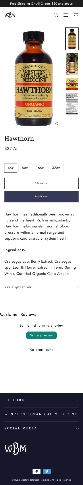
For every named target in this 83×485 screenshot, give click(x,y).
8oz (25, 167)
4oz (11, 167)
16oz (40, 167)
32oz (56, 167)
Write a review (41, 335)
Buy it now (41, 196)
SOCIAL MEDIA (20, 429)
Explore (14, 400)
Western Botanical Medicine (40, 414)
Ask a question (18, 287)
